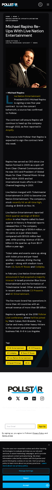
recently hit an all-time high (26, 202)
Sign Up (42, 426)
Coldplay (39, 266)
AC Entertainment (19, 293)
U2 (12, 266)
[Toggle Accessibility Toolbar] (47, 485)
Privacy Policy (38, 433)
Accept (26, 485)
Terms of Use (7, 436)
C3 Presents (36, 290)
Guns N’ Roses (22, 266)
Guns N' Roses (28, 353)
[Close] (49, 445)
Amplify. (10, 130)
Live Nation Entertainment (27, 96)
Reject (26, 478)
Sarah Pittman (14, 363)
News (35, 43)
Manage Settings (26, 471)
